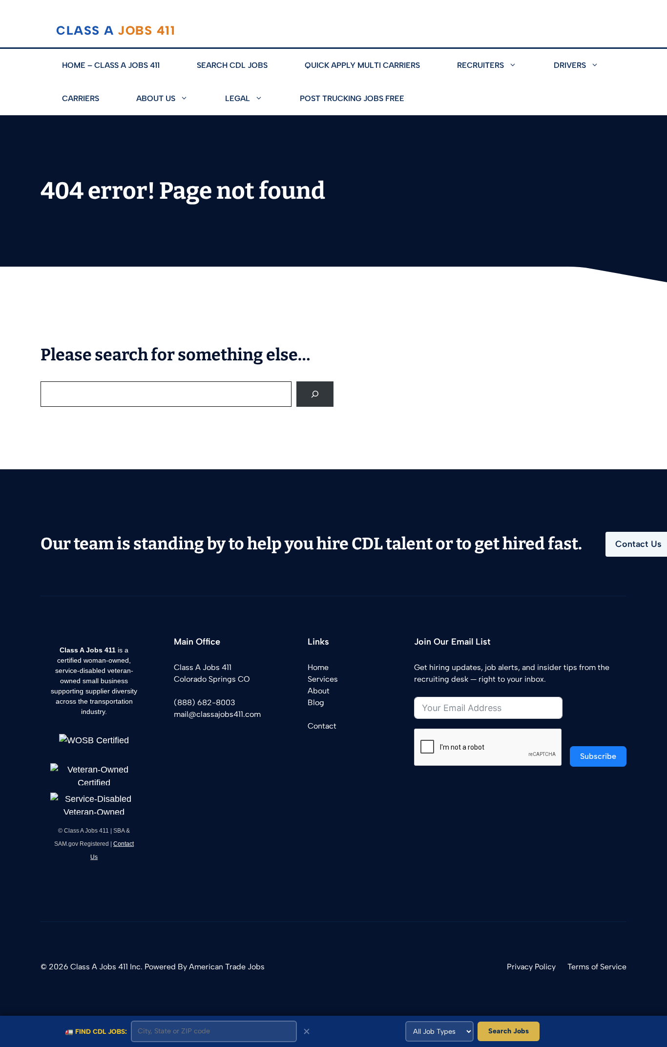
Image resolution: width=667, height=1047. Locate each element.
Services (323, 679)
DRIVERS (570, 65)
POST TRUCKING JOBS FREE (352, 98)
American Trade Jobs (227, 966)
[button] (519, 65)
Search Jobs (508, 1030)
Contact (322, 726)
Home (318, 667)
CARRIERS (80, 98)
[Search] (315, 394)
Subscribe (598, 756)
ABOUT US (155, 98)
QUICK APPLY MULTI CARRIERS (362, 65)
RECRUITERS (480, 65)
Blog (316, 702)
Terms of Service (596, 966)
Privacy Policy (531, 966)
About (319, 690)
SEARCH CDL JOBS (232, 65)
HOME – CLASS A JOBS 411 (111, 65)
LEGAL (237, 98)
